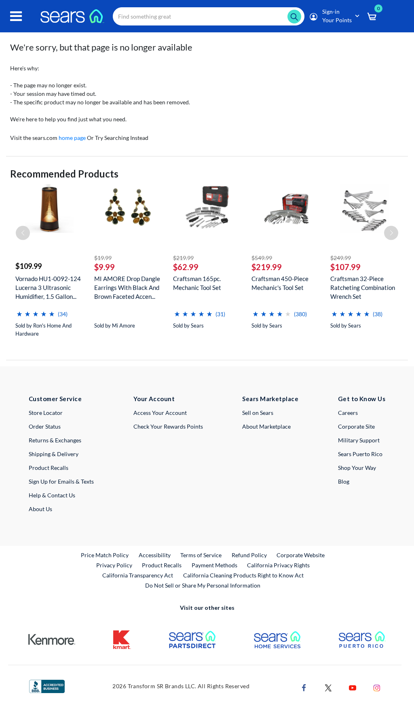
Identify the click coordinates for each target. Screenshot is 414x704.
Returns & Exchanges (55, 440)
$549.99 (261, 257)
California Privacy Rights (278, 565)
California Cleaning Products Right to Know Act (243, 575)
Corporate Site (356, 426)
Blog (343, 481)
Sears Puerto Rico (360, 453)
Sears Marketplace (270, 398)
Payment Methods (214, 565)
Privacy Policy (114, 565)
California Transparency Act (137, 575)
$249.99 (340, 257)
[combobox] (208, 16)
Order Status (45, 426)
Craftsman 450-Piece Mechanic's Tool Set (279, 283)
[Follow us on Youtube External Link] (352, 686)
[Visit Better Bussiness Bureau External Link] (47, 685)
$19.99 (103, 257)
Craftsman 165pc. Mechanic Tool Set (197, 283)
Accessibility (155, 555)
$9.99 (104, 267)
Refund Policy (249, 555)
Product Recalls (48, 467)
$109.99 (28, 266)
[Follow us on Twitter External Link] (328, 686)
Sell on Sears (257, 412)
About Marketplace (266, 426)
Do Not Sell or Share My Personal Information (202, 585)
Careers (348, 412)
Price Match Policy (105, 555)
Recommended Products (64, 174)
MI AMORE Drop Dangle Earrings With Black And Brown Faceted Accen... (127, 287)
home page (72, 137)
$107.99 (345, 267)
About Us (40, 508)
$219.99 (183, 257)
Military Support (359, 440)
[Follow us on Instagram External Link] (377, 686)
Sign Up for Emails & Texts (61, 481)
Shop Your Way (357, 467)
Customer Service (55, 398)
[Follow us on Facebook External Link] (304, 686)
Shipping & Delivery (53, 453)
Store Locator (46, 412)
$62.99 (186, 267)
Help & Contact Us (52, 495)
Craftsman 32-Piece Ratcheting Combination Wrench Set (362, 287)
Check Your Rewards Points (168, 426)
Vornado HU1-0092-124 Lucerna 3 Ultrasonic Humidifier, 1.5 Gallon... (48, 287)
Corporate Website (301, 554)
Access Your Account (160, 412)
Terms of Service (201, 555)
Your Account (154, 398)
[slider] (35, 311)
